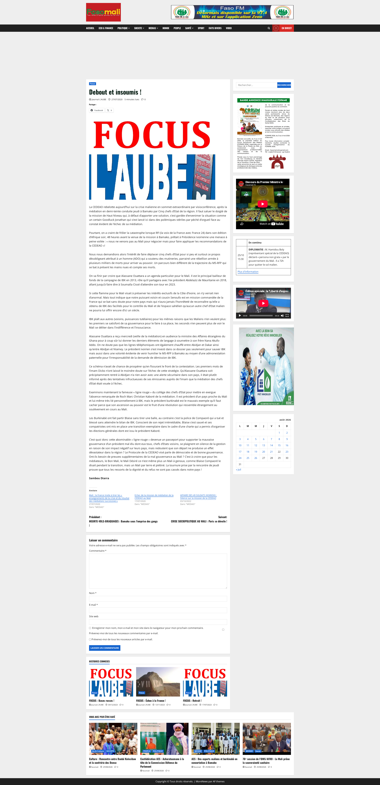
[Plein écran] (287, 315)
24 (240, 458)
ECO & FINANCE (106, 28)
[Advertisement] (190, 54)
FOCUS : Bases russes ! (101, 700)
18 (248, 451)
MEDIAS (152, 28)
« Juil (238, 469)
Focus (92, 83)
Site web (93, 616)
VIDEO (229, 28)
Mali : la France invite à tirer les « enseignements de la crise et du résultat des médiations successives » (109, 498)
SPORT (201, 28)
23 (287, 451)
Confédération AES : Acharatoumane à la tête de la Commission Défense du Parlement (162, 762)
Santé (188, 28)
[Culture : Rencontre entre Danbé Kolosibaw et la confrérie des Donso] (113, 739)
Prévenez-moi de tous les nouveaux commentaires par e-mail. (123, 633)
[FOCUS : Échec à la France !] (158, 682)
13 (263, 445)
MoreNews (202, 781)
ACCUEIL (90, 28)
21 (271, 451)
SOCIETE (138, 28)
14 (271, 445)
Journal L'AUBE (99, 99)
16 (287, 445)
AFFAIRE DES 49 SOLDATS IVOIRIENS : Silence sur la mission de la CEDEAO (198, 497)
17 (240, 451)
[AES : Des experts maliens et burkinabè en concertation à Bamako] (215, 739)
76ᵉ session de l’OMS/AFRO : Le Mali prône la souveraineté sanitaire (266, 761)
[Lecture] (239, 315)
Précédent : (123, 521)
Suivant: (199, 519)
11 (248, 445)
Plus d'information (248, 271)
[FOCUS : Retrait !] (205, 682)
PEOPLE (177, 28)
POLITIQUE (123, 28)
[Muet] (282, 315)
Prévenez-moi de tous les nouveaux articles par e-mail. (122, 639)
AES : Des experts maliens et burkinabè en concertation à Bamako (214, 761)
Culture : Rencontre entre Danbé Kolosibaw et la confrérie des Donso (112, 761)
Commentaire (97, 550)
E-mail (93, 604)
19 (255, 451)
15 (279, 445)
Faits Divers (215, 28)
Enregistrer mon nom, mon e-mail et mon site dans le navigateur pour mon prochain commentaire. (148, 628)
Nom (92, 593)
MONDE (166, 28)
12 (255, 445)
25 (248, 458)
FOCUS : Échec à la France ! (151, 700)
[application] (263, 303)
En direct (287, 28)
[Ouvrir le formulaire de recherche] (269, 28)
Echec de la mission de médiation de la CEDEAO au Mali (154, 497)
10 (240, 445)
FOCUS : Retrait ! (192, 700)
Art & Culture (98, 751)
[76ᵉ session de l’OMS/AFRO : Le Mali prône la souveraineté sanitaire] (267, 739)
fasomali (94, 767)
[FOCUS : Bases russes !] (111, 682)
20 (263, 451)
